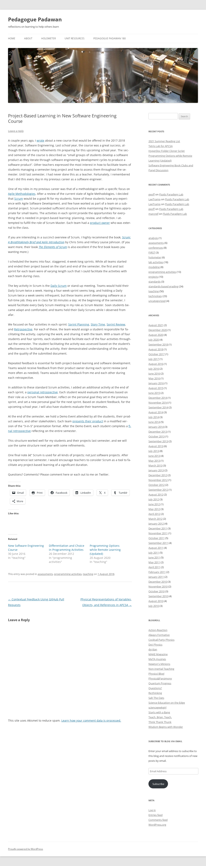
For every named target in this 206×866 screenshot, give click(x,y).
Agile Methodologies (21, 194)
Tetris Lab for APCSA (160, 146)
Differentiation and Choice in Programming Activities (66, 548)
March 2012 (155, 519)
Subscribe (158, 784)
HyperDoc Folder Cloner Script (166, 151)
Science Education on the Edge (166, 702)
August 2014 (155, 412)
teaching (88, 574)
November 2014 (158, 402)
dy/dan (152, 649)
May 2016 (154, 378)
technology (155, 296)
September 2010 (158, 596)
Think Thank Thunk (159, 722)
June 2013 (154, 456)
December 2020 (157, 330)
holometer (154, 257)
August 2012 (155, 494)
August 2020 (155, 335)
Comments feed (158, 820)
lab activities (155, 262)
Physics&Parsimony (160, 678)
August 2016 (155, 364)
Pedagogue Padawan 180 (109, 38)
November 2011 (158, 533)
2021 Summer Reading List (164, 141)
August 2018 (155, 349)
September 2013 (158, 441)
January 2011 (156, 577)
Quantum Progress (159, 683)
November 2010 (158, 586)
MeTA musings (157, 659)
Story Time (98, 324)
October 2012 (156, 485)
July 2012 (153, 499)
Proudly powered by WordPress (25, 849)
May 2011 (154, 562)
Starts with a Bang (159, 712)
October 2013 (156, 436)
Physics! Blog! (156, 673)
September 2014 (158, 407)
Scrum (18, 198)
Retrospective (23, 329)
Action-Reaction (157, 630)
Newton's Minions (159, 664)
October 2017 (156, 354)
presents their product (87, 421)
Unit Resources (74, 38)
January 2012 (156, 523)
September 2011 (158, 543)
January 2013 (156, 470)
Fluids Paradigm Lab (171, 194)
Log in (152, 810)
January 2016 (156, 383)
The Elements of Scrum (53, 247)
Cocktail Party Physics (161, 640)
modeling (154, 267)
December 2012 (157, 475)
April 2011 (154, 567)
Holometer (48, 38)
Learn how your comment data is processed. (91, 720)
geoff (151, 194)
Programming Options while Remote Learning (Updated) (105, 550)
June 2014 (154, 422)
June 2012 (154, 504)
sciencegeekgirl (157, 707)
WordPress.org (157, 824)
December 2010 (157, 581)
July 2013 (153, 451)
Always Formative (159, 635)
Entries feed (155, 815)
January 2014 (156, 427)
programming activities (68, 574)
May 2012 (154, 509)
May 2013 (154, 460)
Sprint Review (116, 324)
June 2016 (154, 373)
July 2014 (153, 417)
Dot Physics (155, 644)
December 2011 (157, 528)
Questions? (155, 688)
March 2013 (155, 465)
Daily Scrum (58, 286)
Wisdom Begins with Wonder (165, 727)
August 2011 (155, 548)
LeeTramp (154, 199)
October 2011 (156, 538)
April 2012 (154, 514)
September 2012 (158, 489)
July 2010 (153, 606)
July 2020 (153, 339)
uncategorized (157, 301)
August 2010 (155, 601)
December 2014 (157, 398)
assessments (45, 574)
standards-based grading (163, 286)
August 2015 (155, 388)
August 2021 (155, 325)
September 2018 (158, 344)
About (28, 38)
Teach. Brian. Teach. (160, 717)
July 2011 (153, 552)
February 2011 (157, 572)
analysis (153, 238)
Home (11, 38)
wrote (40, 140)
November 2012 (158, 480)
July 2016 (153, 368)
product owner (100, 223)
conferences (155, 247)
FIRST (151, 252)
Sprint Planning (78, 324)
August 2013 (155, 446)
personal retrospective (42, 392)
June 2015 (154, 393)
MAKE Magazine (158, 654)
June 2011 (154, 557)
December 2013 (157, 431)
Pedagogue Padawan (35, 19)
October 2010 (156, 591)
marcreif (153, 214)
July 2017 (153, 359)
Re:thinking (155, 693)
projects (153, 277)
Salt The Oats (156, 698)
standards (154, 281)
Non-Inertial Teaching (161, 669)
